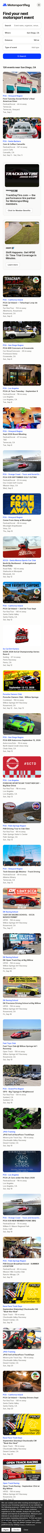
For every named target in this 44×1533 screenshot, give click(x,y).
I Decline (16, 1530)
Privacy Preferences (27, 1524)
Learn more (13, 265)
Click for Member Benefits (19, 210)
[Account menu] (39, 5)
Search (23, 56)
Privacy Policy (6, 1522)
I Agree (6, 1530)
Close (26, 1530)
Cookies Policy (30, 1520)
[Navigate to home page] (16, 4)
